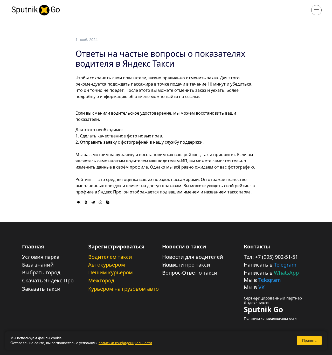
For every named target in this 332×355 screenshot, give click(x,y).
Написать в (259, 264)
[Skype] (108, 202)
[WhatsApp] (100, 202)
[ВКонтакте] (78, 202)
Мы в (251, 279)
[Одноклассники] (86, 202)
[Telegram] (93, 202)
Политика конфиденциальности (270, 318)
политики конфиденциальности (125, 343)
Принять (309, 340)
